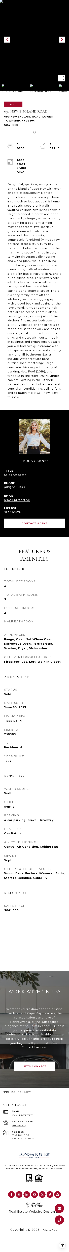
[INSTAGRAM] (19, 1194)
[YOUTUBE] (34, 1194)
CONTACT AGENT (34, 523)
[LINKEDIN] (26, 1194)
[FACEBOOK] (11, 1194)
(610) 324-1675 (14, 487)
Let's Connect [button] (34, 1066)
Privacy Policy (51, 1230)
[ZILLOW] (57, 1194)
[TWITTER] (42, 1194)
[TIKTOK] (50, 1194)
